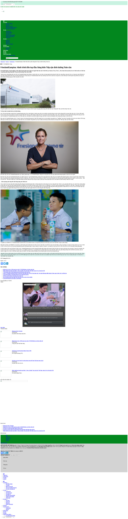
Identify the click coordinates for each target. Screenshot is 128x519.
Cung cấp (8, 41)
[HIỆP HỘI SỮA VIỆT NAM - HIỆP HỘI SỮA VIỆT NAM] (12, 6)
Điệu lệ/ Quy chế (9, 26)
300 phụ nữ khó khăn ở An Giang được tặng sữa (13, 275)
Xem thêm (3, 327)
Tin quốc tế (8, 33)
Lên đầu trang (4, 443)
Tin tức (4, 30)
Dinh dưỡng (5, 50)
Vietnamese (8, 4)
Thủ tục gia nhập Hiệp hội (11, 27)
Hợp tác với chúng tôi (10, 28)
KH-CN (4, 51)
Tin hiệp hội (8, 31)
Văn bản (5, 45)
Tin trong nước (9, 32)
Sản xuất (8, 40)
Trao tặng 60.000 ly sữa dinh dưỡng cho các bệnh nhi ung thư (16, 274)
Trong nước (8, 47)
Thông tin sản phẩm (10, 36)
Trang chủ (3, 61)
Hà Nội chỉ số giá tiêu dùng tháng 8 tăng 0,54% (13, 428)
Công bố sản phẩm (7, 54)
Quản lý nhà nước (9, 44)
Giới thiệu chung (9, 23)
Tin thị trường (6, 46)
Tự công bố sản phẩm (10, 55)
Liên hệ (7, 440)
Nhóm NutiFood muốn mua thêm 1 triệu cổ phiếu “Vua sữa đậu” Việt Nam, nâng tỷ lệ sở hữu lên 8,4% (24, 270)
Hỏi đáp (4, 53)
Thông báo (8, 37)
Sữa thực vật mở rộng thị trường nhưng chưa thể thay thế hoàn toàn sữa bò (19, 429)
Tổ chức (7, 25)
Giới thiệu (5, 22)
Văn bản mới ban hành (10, 35)
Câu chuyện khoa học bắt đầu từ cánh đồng (12, 278)
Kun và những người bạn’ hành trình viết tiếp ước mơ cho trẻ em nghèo (17, 277)
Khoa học (8, 42)
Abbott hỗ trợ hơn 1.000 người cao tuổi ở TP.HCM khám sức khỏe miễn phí (18, 269)
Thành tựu (8, 436)
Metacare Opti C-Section (8, 425)
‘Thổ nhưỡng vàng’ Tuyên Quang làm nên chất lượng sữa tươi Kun (16, 272)
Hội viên (5, 39)
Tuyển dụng (8, 438)
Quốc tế (7, 49)
